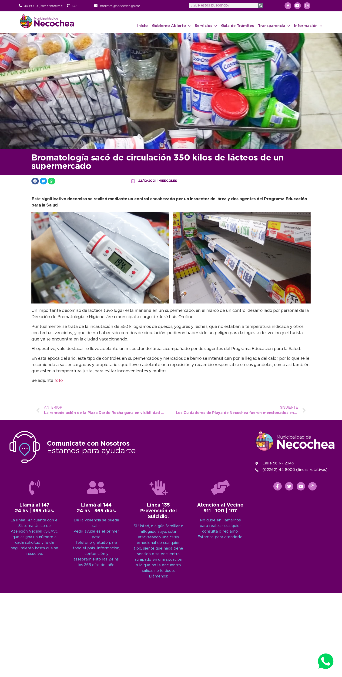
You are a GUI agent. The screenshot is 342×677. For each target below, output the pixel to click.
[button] (35, 181)
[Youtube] (297, 5)
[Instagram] (307, 5)
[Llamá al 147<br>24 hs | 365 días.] (34, 487)
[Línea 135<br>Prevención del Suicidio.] (158, 487)
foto (58, 381)
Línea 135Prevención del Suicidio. (158, 511)
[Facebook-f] (288, 5)
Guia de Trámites (237, 26)
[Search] (260, 5)
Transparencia (271, 26)
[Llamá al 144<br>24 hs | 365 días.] (96, 487)
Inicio (142, 26)
